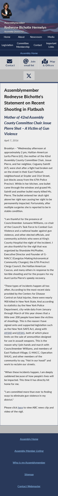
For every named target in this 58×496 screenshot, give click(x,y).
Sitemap (29, 474)
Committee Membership (22, 45)
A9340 (8, 332)
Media (51, 36)
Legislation (7, 45)
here (20, 407)
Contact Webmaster (29, 486)
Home (7, 36)
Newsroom (36, 36)
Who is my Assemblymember (29, 462)
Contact (38, 45)
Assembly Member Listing (29, 450)
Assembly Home (29, 53)
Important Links (51, 45)
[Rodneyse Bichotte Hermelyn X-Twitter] (29, 75)
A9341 (21, 332)
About (21, 36)
